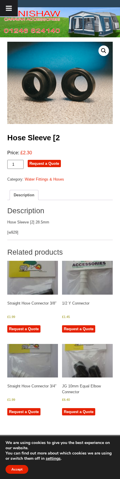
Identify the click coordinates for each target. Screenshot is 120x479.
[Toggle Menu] (9, 8)
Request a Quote (44, 163)
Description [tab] (24, 195)
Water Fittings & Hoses (44, 179)
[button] (103, 51)
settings (53, 458)
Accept (16, 469)
